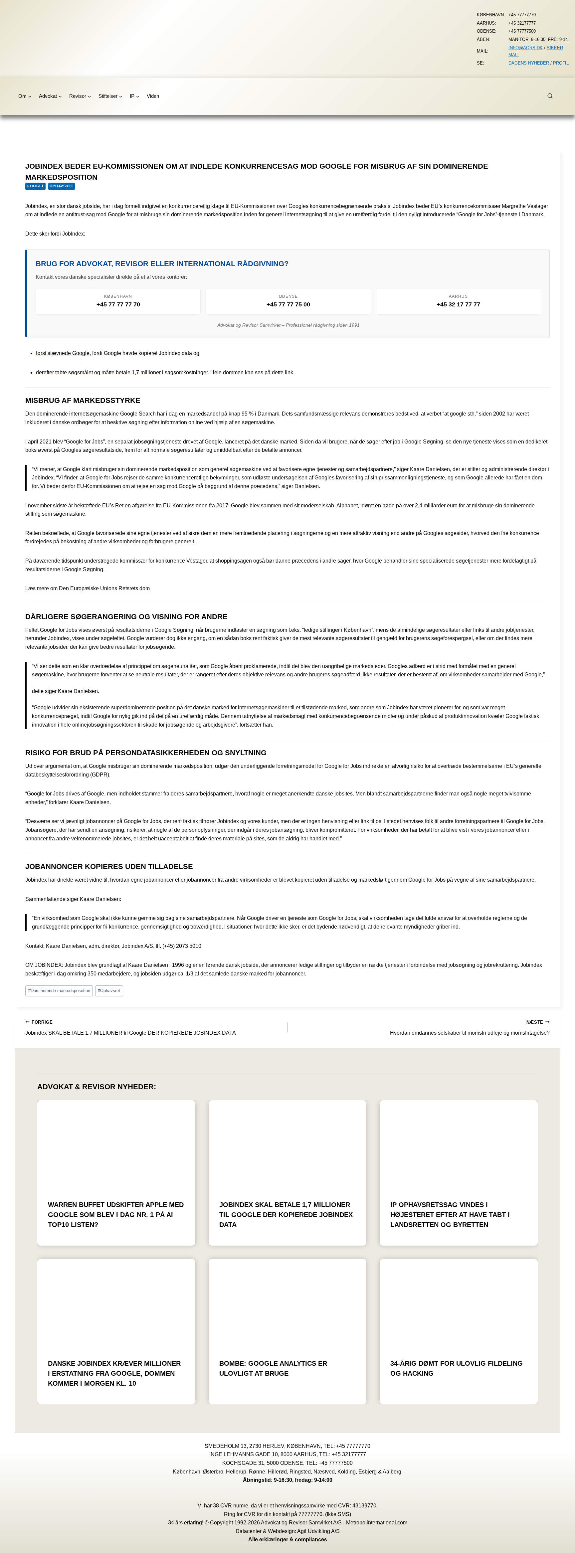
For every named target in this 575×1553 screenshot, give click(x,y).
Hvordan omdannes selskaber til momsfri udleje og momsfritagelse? (470, 1028)
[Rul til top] (560, 1543)
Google (35, 186)
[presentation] (116, 1144)
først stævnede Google (63, 353)
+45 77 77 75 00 (288, 304)
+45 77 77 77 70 (118, 304)
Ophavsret (62, 186)
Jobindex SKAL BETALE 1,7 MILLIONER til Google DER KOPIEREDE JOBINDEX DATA (130, 1028)
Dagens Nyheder (528, 63)
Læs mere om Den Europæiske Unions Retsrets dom (87, 588)
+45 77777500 (335, 1463)
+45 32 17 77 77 (458, 304)
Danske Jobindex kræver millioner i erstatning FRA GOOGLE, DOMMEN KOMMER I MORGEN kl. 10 (114, 1373)
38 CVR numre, (231, 1505)
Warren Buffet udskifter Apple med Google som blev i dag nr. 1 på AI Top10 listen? (116, 1214)
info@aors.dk (525, 47)
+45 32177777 (349, 1454)
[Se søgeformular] (553, 96)
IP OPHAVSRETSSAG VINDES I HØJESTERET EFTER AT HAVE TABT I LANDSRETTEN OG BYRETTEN (450, 1214)
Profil (561, 63)
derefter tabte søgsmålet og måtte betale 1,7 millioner (98, 372)
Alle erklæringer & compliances (287, 1539)
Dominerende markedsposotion (59, 990)
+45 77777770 (353, 1446)
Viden (153, 96)
